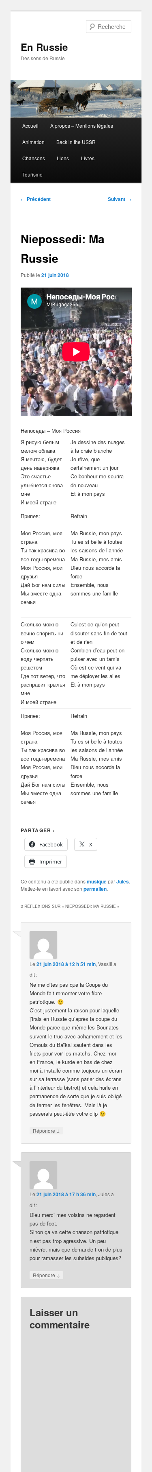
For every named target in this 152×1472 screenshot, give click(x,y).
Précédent (36, 199)
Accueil (30, 125)
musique (97, 881)
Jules (122, 881)
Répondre (46, 1130)
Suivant (119, 199)
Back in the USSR (76, 141)
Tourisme (32, 174)
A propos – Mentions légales (81, 125)
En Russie (44, 47)
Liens (63, 158)
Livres (87, 158)
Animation (33, 141)
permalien (95, 888)
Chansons (33, 158)
